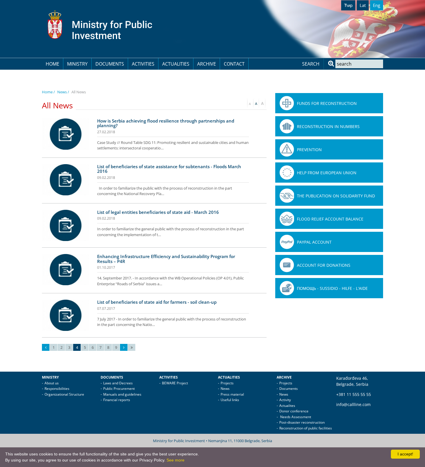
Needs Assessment (295, 416)
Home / (48, 91)
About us (52, 383)
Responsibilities (57, 388)
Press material (232, 394)
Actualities (175, 64)
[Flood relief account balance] (287, 219)
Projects (227, 383)
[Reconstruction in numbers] (287, 126)
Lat (363, 5)
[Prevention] (287, 149)
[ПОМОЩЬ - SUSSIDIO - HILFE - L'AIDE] (287, 288)
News (225, 388)
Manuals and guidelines (122, 394)
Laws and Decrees (118, 383)
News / (63, 91)
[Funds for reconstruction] (287, 103)
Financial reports (116, 399)
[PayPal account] (287, 242)
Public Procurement (119, 388)
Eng (376, 5)
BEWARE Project (175, 383)
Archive (206, 64)
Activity (285, 399)
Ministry (77, 64)
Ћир (348, 5)
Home (52, 64)
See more (175, 460)
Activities (143, 64)
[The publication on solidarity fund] (287, 195)
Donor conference (293, 411)
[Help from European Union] (287, 172)
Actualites (287, 405)
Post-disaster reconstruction (302, 422)
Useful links (230, 399)
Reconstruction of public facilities (305, 428)
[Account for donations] (287, 265)
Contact (234, 64)
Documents (109, 64)
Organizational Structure (64, 394)
